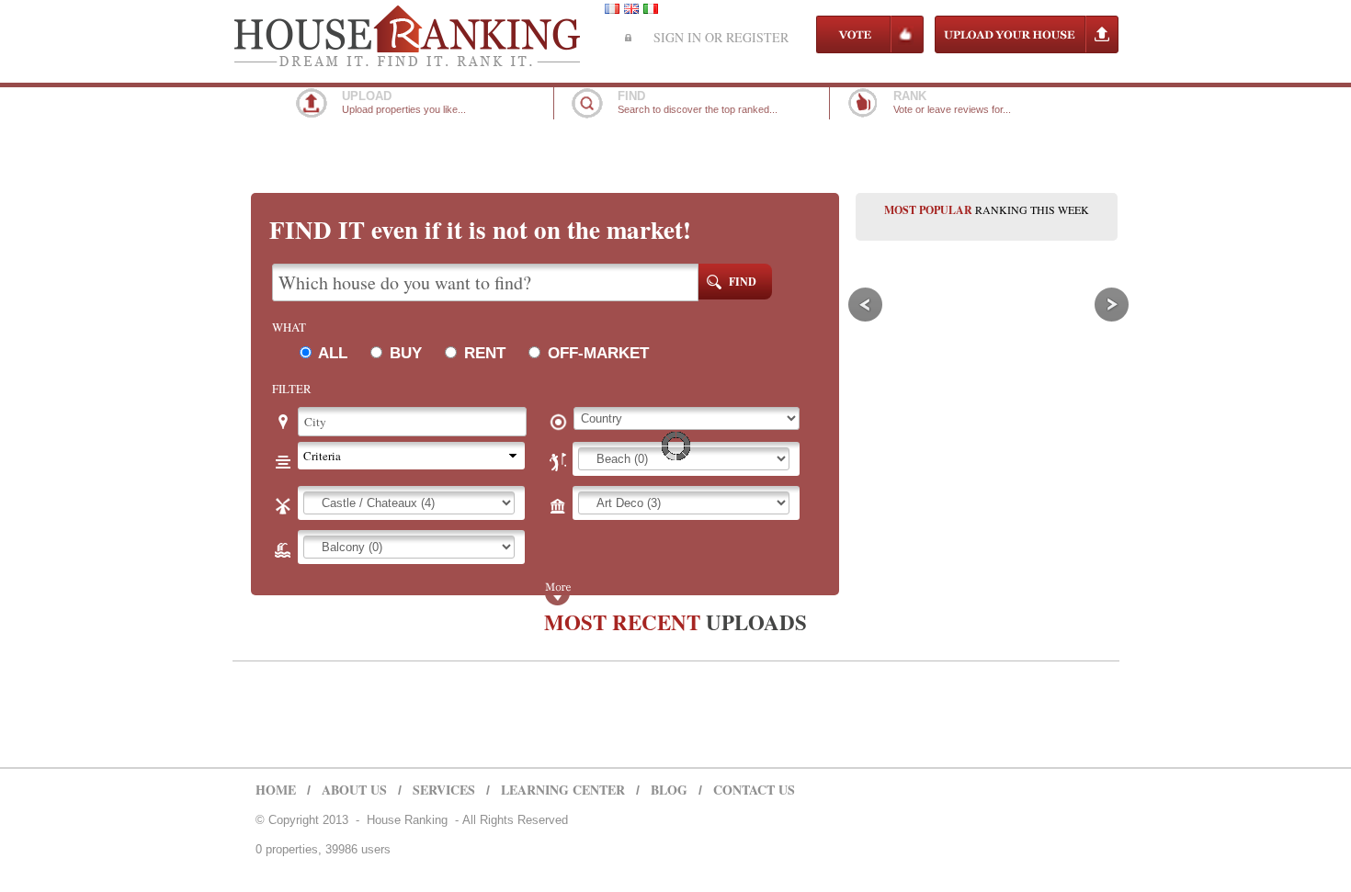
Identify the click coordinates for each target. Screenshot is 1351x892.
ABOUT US (354, 789)
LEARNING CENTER (563, 789)
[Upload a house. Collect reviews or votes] (1026, 51)
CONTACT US (754, 789)
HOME (275, 789)
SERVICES (444, 789)
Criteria (322, 455)
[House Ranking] (408, 63)
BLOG (669, 789)
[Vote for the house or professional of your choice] (870, 49)
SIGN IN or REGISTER (721, 37)
